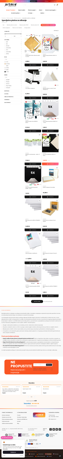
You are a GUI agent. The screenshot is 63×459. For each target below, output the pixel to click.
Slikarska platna (17, 18)
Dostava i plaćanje (6, 415)
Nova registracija (54, 1)
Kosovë (49, 456)
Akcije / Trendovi (10, 10)
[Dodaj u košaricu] (33, 65)
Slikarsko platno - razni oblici (48, 25)
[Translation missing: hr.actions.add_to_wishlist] (39, 36)
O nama (18, 415)
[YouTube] (56, 429)
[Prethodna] (28, 397)
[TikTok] (60, 429)
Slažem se (13, 452)
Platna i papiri (32, 10)
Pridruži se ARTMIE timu (22, 419)
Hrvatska (48, 454)
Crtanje (30, 13)
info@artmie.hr (53, 419)
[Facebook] (50, 429)
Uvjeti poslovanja (5, 421)
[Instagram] (53, 429)
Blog (18, 423)
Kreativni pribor (15, 13)
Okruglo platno (27, 27)
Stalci (40, 10)
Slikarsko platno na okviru (12, 25)
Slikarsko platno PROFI (24, 25)
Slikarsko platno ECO (35, 25)
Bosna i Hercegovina (28, 456)
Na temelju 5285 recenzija (31, 405)
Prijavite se (49, 364)
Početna (4, 18)
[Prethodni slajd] (27, 43)
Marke (42, 13)
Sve (3, 25)
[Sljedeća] (35, 397)
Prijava (47, 1)
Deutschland (40, 454)
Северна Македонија (40, 456)
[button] (56, 30)
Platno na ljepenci (6, 27)
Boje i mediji (21, 10)
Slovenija (55, 454)
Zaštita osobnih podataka (7, 423)
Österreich (32, 454)
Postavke (21, 455)
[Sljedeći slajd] (39, 43)
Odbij (4, 455)
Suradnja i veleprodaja (22, 417)
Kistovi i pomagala (50, 10)
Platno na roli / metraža (17, 27)
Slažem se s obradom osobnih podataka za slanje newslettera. (40, 369)
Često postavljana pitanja (7, 419)
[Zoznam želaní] (54, 5)
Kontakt (18, 421)
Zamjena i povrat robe (6, 417)
